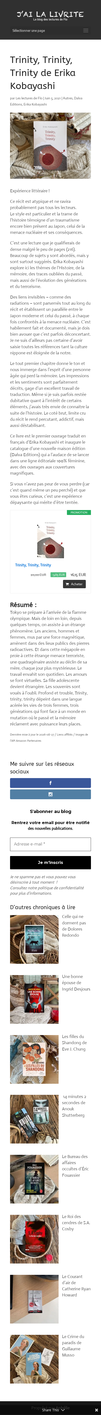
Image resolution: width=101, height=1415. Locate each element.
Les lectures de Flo (29, 98)
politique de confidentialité (61, 887)
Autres (68, 98)
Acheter (77, 584)
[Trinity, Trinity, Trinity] (50, 538)
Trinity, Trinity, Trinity (33, 565)
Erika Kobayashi (35, 104)
